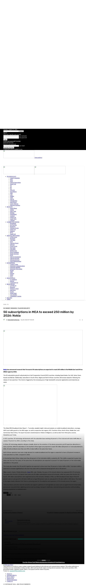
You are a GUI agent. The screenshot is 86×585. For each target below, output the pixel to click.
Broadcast (12, 226)
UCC (11, 276)
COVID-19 (13, 285)
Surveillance (13, 191)
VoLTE (12, 199)
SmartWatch (13, 214)
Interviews (13, 290)
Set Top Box (13, 225)
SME (11, 272)
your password (23, 137)
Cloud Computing (15, 178)
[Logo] (19, 173)
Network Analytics (15, 205)
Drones (44, 560)
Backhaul (12, 238)
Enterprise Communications (17, 266)
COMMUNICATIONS (13, 222)
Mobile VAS (13, 250)
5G (11, 188)
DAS (11, 241)
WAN (11, 275)
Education (9, 297)
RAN (11, 255)
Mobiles (12, 213)
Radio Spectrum (14, 254)
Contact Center (14, 264)
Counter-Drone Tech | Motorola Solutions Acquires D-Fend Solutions (44, 562)
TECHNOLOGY (11, 176)
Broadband (13, 223)
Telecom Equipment (15, 257)
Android (12, 216)
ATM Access (13, 237)
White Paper (13, 293)
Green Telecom (14, 203)
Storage (12, 273)
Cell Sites (12, 240)
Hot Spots (12, 247)
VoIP (11, 197)
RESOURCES (11, 284)
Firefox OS (13, 217)
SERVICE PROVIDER (13, 235)
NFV (11, 179)
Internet (12, 281)
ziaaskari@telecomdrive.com (17, 571)
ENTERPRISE (11, 263)
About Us (9, 573)
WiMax (12, 196)
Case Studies (13, 294)
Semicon (12, 231)
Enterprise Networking (16, 269)
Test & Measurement (15, 261)
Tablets (12, 210)
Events (12, 291)
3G (11, 185)
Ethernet (12, 244)
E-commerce (13, 279)
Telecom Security (14, 258)
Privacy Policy (10, 577)
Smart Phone (13, 208)
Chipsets (12, 220)
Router (12, 270)
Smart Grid (13, 184)
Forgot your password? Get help (11, 141)
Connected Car (14, 282)
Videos (8, 299)
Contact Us (10, 581)
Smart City (13, 229)
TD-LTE (12, 190)
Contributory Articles (15, 296)
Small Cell (13, 234)
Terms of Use (10, 578)
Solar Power (13, 202)
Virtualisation (13, 200)
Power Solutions (14, 252)
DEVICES (10, 207)
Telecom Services (14, 260)
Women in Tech (14, 288)
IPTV (11, 232)
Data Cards (13, 211)
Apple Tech (13, 219)
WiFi (11, 193)
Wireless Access (14, 228)
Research (12, 287)
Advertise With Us (12, 575)
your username (23, 136)
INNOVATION (11, 278)
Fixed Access (13, 246)
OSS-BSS (12, 249)
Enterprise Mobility (15, 267)
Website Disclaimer (12, 580)
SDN (11, 181)
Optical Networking (15, 182)
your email (22, 145)
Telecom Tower (14, 243)
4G (11, 187)
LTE (11, 194)
